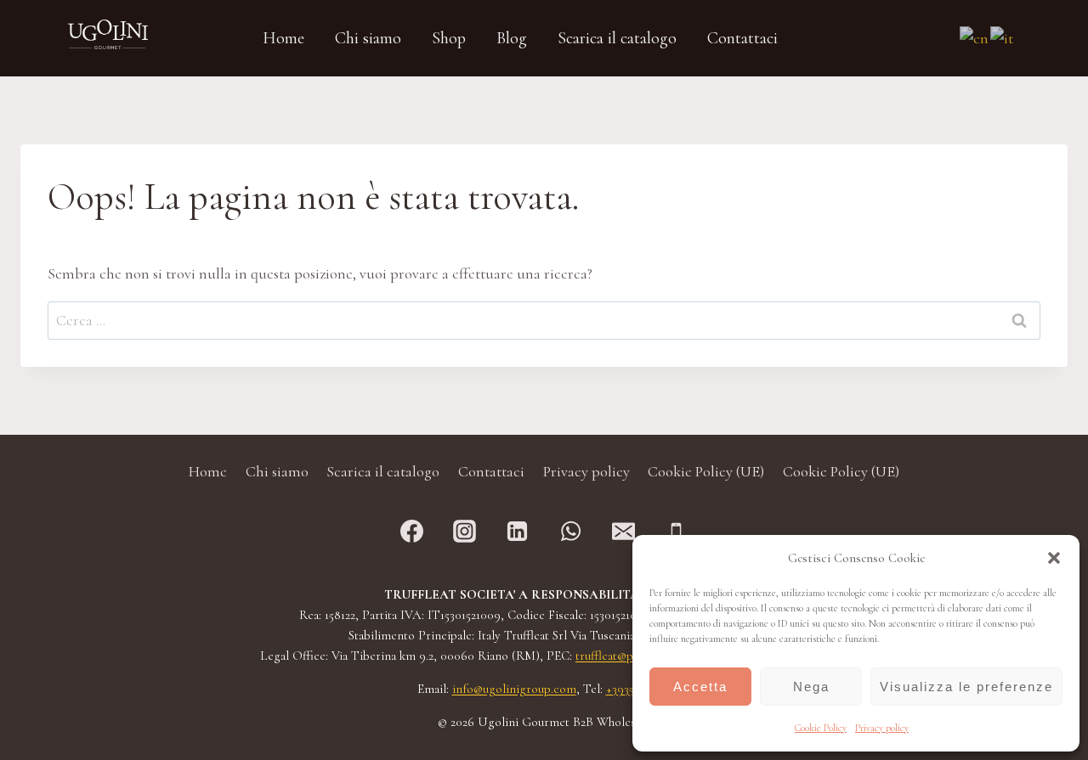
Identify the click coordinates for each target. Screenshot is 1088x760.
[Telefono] (676, 532)
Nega (811, 686)
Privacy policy (882, 728)
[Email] (623, 532)
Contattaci (491, 471)
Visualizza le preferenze (966, 686)
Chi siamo (277, 471)
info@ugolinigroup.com (514, 688)
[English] (975, 36)
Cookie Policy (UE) (706, 471)
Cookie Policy (821, 728)
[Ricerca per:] (544, 320)
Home (208, 471)
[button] (1054, 557)
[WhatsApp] (570, 532)
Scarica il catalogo (382, 471)
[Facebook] (412, 532)
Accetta (700, 686)
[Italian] (1002, 36)
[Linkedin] (518, 532)
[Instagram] (465, 532)
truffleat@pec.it (615, 655)
